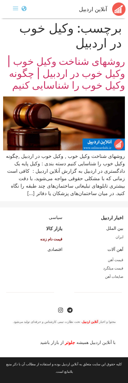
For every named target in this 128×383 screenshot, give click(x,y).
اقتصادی (55, 249)
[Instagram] (60, 310)
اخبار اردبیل (112, 217)
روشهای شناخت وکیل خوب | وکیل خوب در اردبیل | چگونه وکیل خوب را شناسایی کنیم (66, 73)
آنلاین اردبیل (93, 9)
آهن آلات (115, 249)
